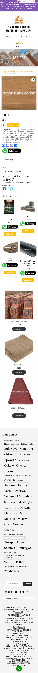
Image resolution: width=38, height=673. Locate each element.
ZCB (23, 666)
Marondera (6, 137)
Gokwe (11, 133)
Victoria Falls (7, 143)
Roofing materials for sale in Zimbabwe (15, 538)
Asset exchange (13, 607)
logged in (15, 182)
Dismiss (29, 8)
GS (17, 636)
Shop (11, 71)
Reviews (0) (8, 160)
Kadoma (5, 135)
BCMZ (23, 607)
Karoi (17, 135)
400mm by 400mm (18, 129)
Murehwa (5, 139)
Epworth (5, 133)
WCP (29, 664)
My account (13, 651)
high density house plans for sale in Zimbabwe (17, 475)
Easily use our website (19, 643)
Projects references (19, 654)
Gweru (17, 133)
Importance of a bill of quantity (19, 649)
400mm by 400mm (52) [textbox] (17, 598)
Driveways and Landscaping (19, 630)
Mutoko (19, 139)
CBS (12, 636)
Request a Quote (13, 656)
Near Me (7, 525)
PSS (7, 637)
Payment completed (19, 653)
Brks (8, 636)
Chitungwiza (30, 131)
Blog (30, 607)
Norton (32, 139)
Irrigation (20, 480)
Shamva (23, 141)
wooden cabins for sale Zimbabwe (15, 566)
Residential (20, 609)
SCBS (24, 656)
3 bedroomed (8, 440)
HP (27, 609)
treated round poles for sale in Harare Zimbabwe (18, 556)
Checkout (19, 613)
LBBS (26, 636)
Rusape (11, 141)
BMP (32, 609)
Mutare (12, 139)
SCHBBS (21, 637)
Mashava (14, 137)
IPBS (21, 636)
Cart (28, 611)
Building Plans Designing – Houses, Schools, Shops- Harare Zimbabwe (19, 622)
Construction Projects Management (19, 627)
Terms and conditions (24, 658)
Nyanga (4, 141)
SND (27, 637)
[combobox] (19, 598)
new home (25, 651)
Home (5, 71)
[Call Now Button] (19, 668)
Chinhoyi (21, 131)
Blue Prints (9, 609)
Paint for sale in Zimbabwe (14, 534)
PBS (30, 636)
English (23, 1)
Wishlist (17, 666)
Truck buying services (16, 664)
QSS (11, 637)
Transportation (19, 660)
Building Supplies (27, 444)
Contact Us (19, 632)
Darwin (27, 455)
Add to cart (13, 125)
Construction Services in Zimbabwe (19, 616)
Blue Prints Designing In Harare (19, 619)
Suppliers (8, 658)
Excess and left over (16, 645)
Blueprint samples (11, 444)
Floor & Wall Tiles (20, 71)
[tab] (9, 159)
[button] (33, 80)
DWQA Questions (19, 641)
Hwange (31, 133)
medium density (8, 508)
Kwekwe (23, 135)
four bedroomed (24, 460)
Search (28, 584)
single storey (8, 552)
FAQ (29, 645)
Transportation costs (19, 662)
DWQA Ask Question (19, 639)
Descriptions (19, 634)
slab (15, 552)
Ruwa (17, 141)
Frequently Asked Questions (19, 647)
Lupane (30, 135)
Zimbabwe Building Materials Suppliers (19, 28)
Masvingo (22, 137)
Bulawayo (14, 131)
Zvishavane (16, 143)
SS (31, 637)
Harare (24, 133)
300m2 (17, 440)
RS (16, 637)
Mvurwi (26, 139)
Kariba (11, 135)
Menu (20, 47)
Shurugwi (30, 141)
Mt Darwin (31, 137)
